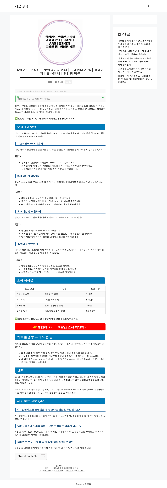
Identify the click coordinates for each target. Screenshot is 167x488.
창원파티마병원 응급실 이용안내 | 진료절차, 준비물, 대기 (62, 471)
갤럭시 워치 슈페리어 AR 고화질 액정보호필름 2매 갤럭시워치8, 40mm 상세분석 (135, 79)
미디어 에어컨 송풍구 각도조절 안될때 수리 (61, 468)
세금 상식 (21, 6)
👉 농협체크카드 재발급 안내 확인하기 (60, 327)
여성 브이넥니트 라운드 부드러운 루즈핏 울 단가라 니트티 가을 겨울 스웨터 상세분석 (134, 61)
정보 (60, 466)
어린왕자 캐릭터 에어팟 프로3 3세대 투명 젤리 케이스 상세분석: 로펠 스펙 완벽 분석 (135, 43)
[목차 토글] (41, 456)
